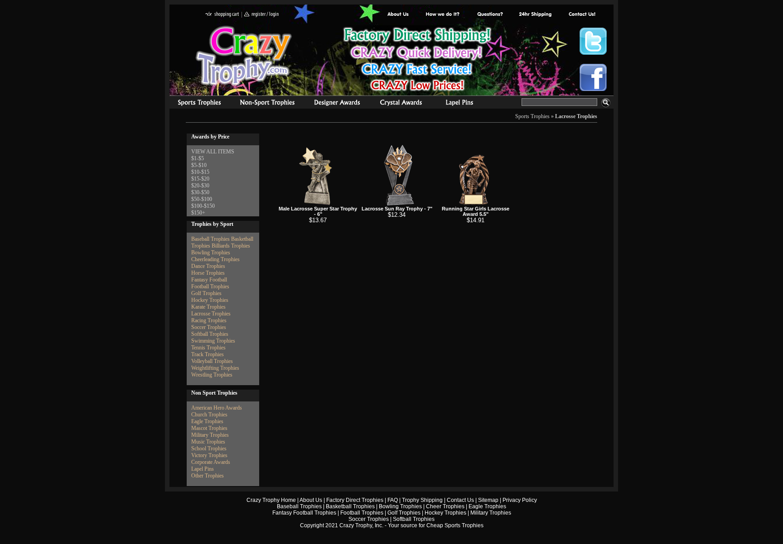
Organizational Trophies (267, 104)
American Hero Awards (216, 408)
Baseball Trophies (210, 239)
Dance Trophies (208, 266)
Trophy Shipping (422, 500)
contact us (581, 15)
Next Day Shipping (535, 15)
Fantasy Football (209, 280)
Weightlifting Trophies (215, 368)
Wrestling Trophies (211, 375)
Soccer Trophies (208, 327)
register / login (261, 15)
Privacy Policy (520, 500)
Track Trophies (207, 354)
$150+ (198, 213)
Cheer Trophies (445, 506)
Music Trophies (208, 442)
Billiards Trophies (231, 246)
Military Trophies (210, 435)
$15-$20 (200, 179)
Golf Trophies (206, 293)
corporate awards (337, 104)
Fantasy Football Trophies (304, 513)
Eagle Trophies (207, 421)
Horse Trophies (208, 273)
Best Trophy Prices (417, 60)
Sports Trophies (195, 104)
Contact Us (460, 500)
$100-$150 (203, 206)
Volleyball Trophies (212, 361)
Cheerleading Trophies (215, 259)
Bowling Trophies (210, 252)
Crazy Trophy (244, 56)
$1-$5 (197, 158)
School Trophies (209, 448)
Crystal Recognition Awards (400, 104)
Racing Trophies (209, 320)
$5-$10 (199, 165)
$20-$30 (200, 185)
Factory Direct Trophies (443, 15)
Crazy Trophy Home (271, 500)
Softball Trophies (209, 334)
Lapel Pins (202, 469)
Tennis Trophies (208, 347)
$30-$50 (200, 192)
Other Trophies (207, 475)
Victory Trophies (209, 455)
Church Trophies (209, 414)
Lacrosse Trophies (576, 116)
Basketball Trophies (350, 506)
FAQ (392, 500)
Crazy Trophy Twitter (593, 41)
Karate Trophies (208, 307)
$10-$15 (200, 172)
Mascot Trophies (209, 428)
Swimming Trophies (213, 341)
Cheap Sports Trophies (454, 525)
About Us (398, 15)
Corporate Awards (210, 462)
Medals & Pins (461, 104)
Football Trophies (210, 286)
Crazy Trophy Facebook (593, 77)
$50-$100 (201, 199)
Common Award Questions (489, 15)
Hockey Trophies (209, 300)
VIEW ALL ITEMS (212, 151)
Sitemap (488, 500)
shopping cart (222, 15)
